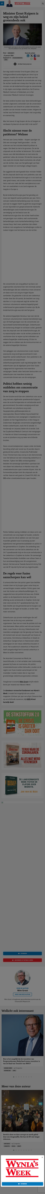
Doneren (24, 1184)
